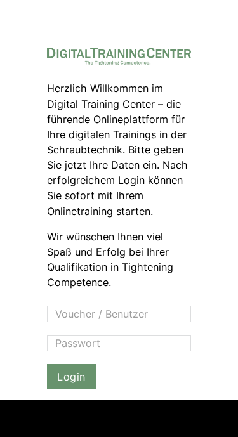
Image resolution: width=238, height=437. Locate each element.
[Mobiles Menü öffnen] (216, 418)
